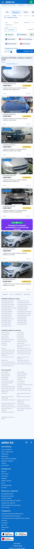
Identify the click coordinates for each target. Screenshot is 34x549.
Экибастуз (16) (20, 403)
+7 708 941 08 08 (17, 546)
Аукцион (4, 487)
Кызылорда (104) (21, 339)
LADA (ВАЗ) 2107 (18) (6, 313)
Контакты (4, 520)
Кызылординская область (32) (24, 394)
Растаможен (11, 39)
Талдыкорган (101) (5, 341)
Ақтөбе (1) (3, 410)
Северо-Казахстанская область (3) (23, 357)
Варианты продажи (7, 461)
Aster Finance (5, 507)
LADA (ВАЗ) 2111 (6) (21, 318)
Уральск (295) (20, 334)
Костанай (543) (21, 381)
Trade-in (3, 463)
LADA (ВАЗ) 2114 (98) (22, 306)
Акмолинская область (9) (7, 350)
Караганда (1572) (21, 375)
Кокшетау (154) (21, 383)
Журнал (3, 471)
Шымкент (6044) (5, 374)
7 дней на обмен (6, 498)
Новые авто (4, 454)
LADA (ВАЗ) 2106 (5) (22, 320)
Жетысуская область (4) (7, 357)
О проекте (4, 523)
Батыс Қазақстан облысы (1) (24, 363)
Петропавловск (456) (6, 383)
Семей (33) (4, 393)
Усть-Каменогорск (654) (7, 381)
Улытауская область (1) (7, 365)
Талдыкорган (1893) (22, 374)
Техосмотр (4, 476)
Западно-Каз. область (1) (7, 412)
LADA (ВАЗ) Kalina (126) (7, 306)
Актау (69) (19, 386)
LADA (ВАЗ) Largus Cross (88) (8, 308)
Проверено (23, 34)
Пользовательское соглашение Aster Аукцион (15, 518)
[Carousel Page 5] (29, 74)
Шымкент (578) (5, 332)
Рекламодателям (6, 485)
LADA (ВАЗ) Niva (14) (6, 315)
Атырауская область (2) (23, 360)
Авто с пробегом (6, 449)
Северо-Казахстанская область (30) (7, 397)
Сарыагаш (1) (20, 410)
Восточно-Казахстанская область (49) (7, 390)
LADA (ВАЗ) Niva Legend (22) (24, 311)
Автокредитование (7, 493)
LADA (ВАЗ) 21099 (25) (6, 311)
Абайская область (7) (6, 408)
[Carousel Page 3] (17, 74)
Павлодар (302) (5, 334)
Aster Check (5, 474)
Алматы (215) (4, 336)
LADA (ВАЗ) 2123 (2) (6, 326)
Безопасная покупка (7, 496)
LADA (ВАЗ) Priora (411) (22, 300)
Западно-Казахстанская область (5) (7, 354)
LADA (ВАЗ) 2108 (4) (22, 322)
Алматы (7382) (20, 372)
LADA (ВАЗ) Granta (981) (7, 300)
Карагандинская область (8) (24, 350)
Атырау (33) (4, 345)
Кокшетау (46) (20, 343)
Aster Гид (4, 525)
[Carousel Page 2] (11, 74)
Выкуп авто (4, 456)
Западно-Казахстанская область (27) (23, 400)
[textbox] (10, 29)
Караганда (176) (5, 338)
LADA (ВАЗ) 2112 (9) (21, 317)
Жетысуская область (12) (23, 406)
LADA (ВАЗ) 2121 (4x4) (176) (8, 304)
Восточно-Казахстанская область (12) (23, 345)
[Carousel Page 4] (23, 74)
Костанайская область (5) (23, 353)
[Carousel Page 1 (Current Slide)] (4, 74)
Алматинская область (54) (8, 388)
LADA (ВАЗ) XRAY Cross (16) (24, 313)
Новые (26, 12)
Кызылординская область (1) (8, 363)
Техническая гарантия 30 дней (10, 500)
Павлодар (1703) (5, 375)
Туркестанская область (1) (23, 362)
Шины (3, 483)
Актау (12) (3, 348)
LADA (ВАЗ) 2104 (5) (6, 320)
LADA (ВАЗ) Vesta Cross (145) (24, 304)
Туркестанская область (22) (8, 403)
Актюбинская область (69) (8, 386)
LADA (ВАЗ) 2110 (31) (22, 309)
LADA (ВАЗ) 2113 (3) (6, 324)
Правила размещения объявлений (12, 513)
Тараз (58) (3, 343)
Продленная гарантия (8, 503)
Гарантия (10, 34)
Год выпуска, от (8, 24)
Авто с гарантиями (7, 451)
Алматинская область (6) (7, 352)
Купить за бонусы (26, 39)
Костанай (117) (20, 338)
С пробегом (16, 12)
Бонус (3, 529)
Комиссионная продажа (8, 458)
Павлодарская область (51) (24, 388)
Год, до (16, 22)
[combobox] (10, 29)
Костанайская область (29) (8, 400)
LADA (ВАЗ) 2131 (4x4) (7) (7, 318)
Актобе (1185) (4, 377)
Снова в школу (11, 43)
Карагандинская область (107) (25, 384)
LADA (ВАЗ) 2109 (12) (6, 317)
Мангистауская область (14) (8, 406)
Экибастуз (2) (4, 360)
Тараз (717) (19, 379)
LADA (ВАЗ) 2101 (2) (22, 324)
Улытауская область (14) (23, 405)
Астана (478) (20, 332)
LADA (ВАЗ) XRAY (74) (22, 308)
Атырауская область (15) (7, 405)
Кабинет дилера (6, 480)
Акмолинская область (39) (24, 390)
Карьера (4, 478)
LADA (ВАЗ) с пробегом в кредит (7, 418)
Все (7, 12)
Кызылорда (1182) (21, 377)
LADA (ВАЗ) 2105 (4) (6, 322)
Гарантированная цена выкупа (10, 505)
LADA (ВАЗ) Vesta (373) (7, 302)
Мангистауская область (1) (8, 362)
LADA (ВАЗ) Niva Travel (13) (23, 315)
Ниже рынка (26, 43)
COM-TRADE (5, 465)
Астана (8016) (4, 372)
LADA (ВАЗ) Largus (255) (23, 302)
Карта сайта (5, 527)
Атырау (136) (4, 384)
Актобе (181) (20, 336)
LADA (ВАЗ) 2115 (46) (6, 309)
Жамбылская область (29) (23, 396)
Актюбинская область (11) (23, 348)
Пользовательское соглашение (11, 516)
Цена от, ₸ (27, 22)
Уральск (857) (4, 379)
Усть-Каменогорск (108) (7, 339)
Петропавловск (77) (22, 341)
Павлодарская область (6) (23, 352)
